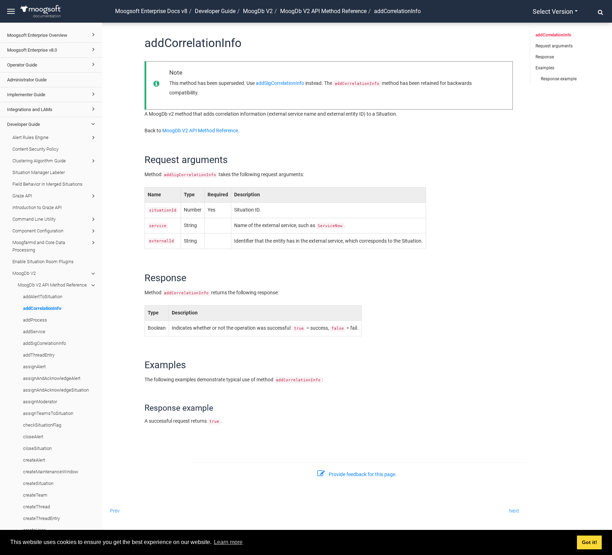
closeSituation (37, 448)
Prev (115, 511)
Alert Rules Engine (30, 137)
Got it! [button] (589, 542)
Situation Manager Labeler (38, 172)
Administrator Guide (27, 79)
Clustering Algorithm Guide (39, 160)
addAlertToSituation (42, 296)
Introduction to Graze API (37, 207)
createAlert (34, 460)
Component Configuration (37, 230)
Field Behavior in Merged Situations (47, 184)
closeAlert (33, 436)
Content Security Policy (35, 149)
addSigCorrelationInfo (44, 343)
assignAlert (34, 366)
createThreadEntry (41, 518)
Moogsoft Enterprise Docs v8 (151, 11)
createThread (36, 506)
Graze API (22, 195)
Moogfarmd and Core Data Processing (38, 246)
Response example (559, 78)
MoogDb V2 (24, 273)
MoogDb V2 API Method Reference (52, 285)
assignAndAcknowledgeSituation (56, 390)
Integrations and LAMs (29, 109)
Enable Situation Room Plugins (43, 261)
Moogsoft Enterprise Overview (37, 35)
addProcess (35, 320)
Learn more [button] (228, 542)
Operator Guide (22, 65)
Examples (545, 67)
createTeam (35, 495)
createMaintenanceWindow (50, 471)
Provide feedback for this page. (363, 474)
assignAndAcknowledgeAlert (51, 378)
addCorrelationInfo (42, 308)
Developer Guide (23, 124)
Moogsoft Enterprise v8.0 (32, 50)
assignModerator (40, 401)
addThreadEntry (39, 355)
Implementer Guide (26, 94)
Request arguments (554, 46)
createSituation (38, 483)
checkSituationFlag (42, 425)
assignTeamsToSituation (48, 413)
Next (514, 511)
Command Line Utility (34, 219)
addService (34, 331)
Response (545, 56)
